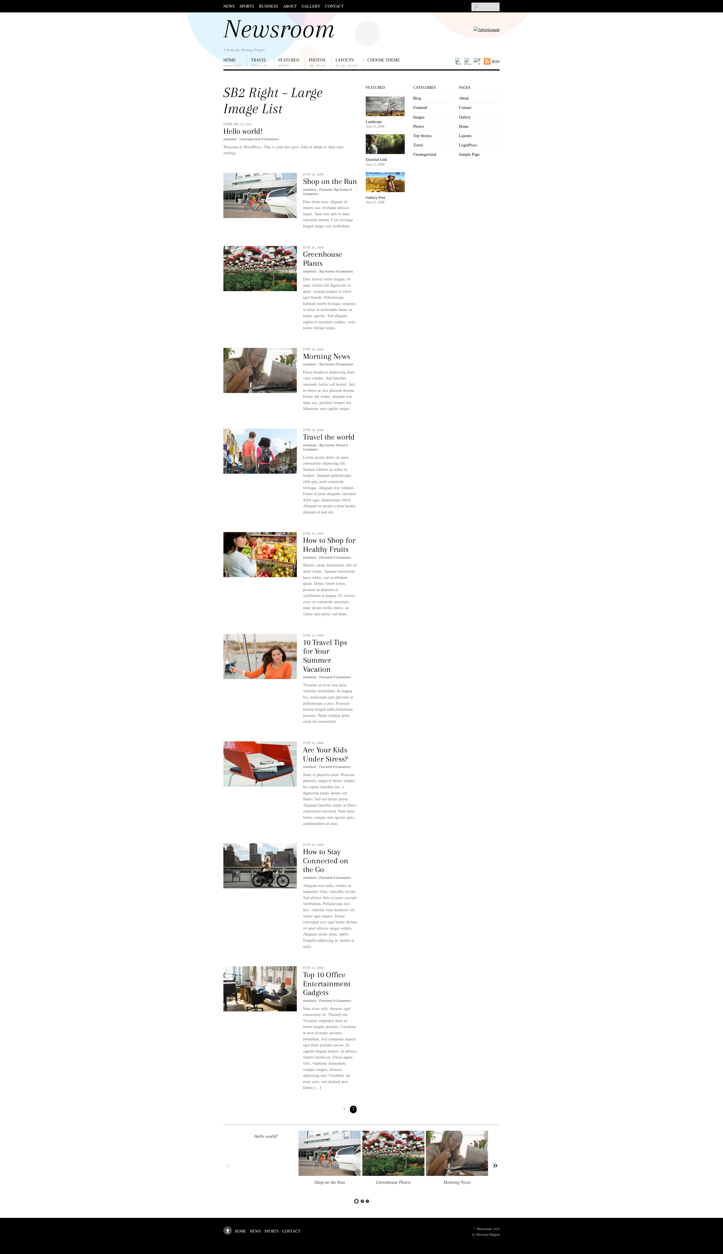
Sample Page (469, 154)
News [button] (229, 6)
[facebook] (477, 61)
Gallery (311, 6)
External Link (376, 159)
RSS (496, 61)
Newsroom (484, 1229)
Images (419, 117)
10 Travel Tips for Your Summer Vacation (325, 656)
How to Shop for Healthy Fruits (329, 545)
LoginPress (468, 145)
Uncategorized (249, 139)
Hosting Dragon (488, 1235)
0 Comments (270, 139)
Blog (417, 98)
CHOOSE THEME (383, 60)
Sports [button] (246, 6)
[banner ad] (487, 29)
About (290, 6)
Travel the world (329, 437)
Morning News (326, 356)
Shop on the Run (330, 181)
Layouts (347, 62)
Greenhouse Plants (322, 259)
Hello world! (243, 131)
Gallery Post (375, 197)
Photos (317, 62)
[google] (468, 61)
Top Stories (341, 190)
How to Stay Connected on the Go (325, 860)
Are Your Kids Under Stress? (325, 754)
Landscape (374, 121)
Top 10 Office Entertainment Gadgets (326, 983)
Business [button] (268, 6)
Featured (288, 62)
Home (232, 62)
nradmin (230, 139)
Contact (334, 6)
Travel (259, 62)
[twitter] (458, 61)
